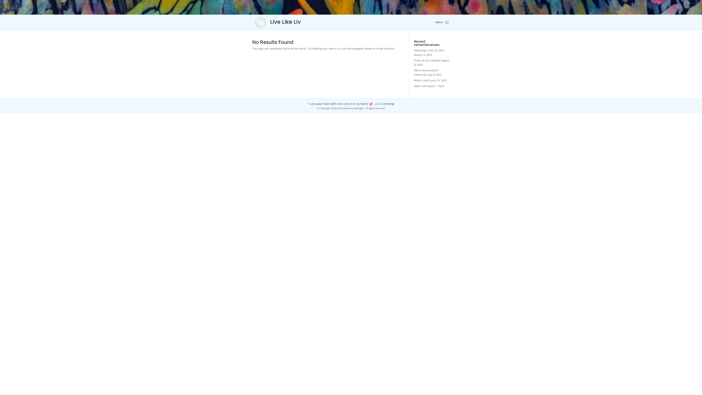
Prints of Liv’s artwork (427, 60)
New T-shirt (421, 86)
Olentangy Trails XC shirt (429, 50)
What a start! (422, 80)
